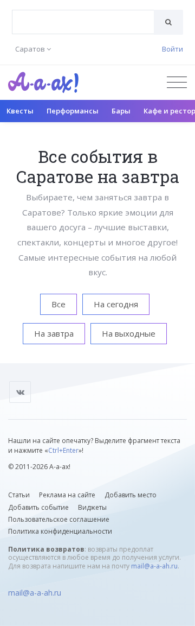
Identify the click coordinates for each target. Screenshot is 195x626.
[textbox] (83, 14)
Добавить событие (38, 507)
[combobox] (83, 22)
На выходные (128, 333)
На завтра (54, 333)
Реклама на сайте (67, 494)
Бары (121, 111)
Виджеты (92, 507)
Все (58, 304)
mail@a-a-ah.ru (154, 566)
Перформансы (73, 111)
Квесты (20, 111)
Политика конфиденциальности (60, 531)
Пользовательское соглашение (58, 519)
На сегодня (116, 304)
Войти (172, 49)
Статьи (19, 494)
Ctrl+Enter (63, 450)
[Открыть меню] (177, 82)
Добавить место (131, 494)
